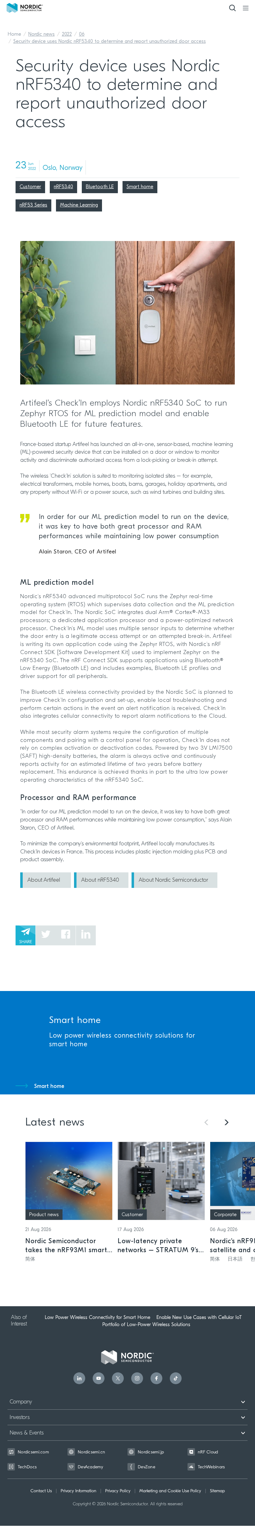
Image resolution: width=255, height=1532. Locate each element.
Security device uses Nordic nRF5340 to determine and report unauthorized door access (109, 41)
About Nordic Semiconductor (173, 880)
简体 (30, 1259)
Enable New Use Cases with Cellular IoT (199, 1317)
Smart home (49, 1086)
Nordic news (41, 34)
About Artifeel (44, 880)
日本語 (235, 1259)
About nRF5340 (100, 880)
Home (14, 34)
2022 (67, 34)
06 (82, 34)
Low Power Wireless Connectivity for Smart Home (97, 1317)
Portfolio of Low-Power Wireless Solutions (146, 1324)
